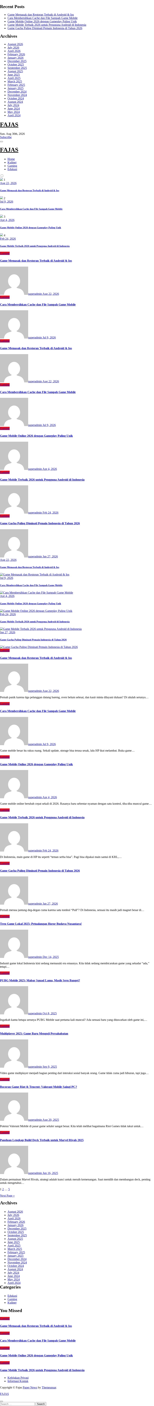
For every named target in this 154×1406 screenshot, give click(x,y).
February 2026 (16, 54)
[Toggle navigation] (1, 141)
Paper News (30, 1387)
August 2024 (15, 101)
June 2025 (14, 74)
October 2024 (16, 98)
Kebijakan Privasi (18, 1377)
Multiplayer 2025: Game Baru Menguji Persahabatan (34, 1033)
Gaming (12, 165)
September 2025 (17, 67)
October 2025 (16, 64)
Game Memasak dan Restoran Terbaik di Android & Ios (41, 14)
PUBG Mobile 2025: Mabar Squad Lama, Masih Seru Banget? (40, 980)
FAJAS (9, 124)
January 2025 (15, 88)
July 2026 (13, 47)
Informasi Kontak (18, 1381)
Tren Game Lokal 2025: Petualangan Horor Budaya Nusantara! (41, 923)
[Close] (1, 1401)
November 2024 (17, 95)
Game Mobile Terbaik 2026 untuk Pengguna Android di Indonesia (47, 24)
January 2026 (15, 57)
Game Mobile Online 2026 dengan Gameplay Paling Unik (42, 21)
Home (11, 159)
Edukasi (12, 169)
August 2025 (15, 71)
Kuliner (12, 162)
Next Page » (7, 1195)
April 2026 (14, 51)
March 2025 (15, 81)
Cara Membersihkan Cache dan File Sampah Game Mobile (43, 18)
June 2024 (14, 108)
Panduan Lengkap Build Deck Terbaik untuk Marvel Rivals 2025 (42, 1140)
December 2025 (17, 61)
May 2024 (14, 112)
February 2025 (16, 84)
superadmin (35, 293)
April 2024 (14, 115)
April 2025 (14, 78)
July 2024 (13, 105)
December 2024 (17, 91)
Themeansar (49, 1387)
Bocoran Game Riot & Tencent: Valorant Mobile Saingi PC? (38, 1086)
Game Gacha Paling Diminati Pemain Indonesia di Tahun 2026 (45, 28)
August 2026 (15, 44)
